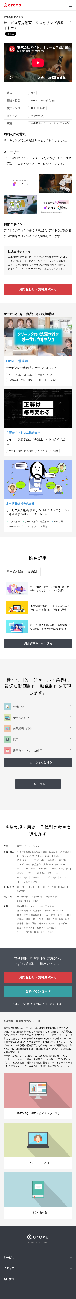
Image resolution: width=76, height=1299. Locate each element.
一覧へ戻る (38, 783)
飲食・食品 (22, 915)
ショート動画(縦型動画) (28, 852)
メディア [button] (9, 1268)
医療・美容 (56, 915)
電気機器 (35, 915)
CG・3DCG (45, 856)
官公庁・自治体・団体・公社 (31, 932)
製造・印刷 (44, 919)
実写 (33, 93)
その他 (54, 380)
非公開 (20, 887)
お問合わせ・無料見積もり (38, 289)
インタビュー (23, 881)
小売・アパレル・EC (54, 910)
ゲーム (45, 915)
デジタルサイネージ (26, 869)
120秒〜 (37, 901)
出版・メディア (24, 928)
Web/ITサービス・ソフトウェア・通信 (50, 123)
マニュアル (65, 877)
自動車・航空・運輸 (26, 923)
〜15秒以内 (22, 896)
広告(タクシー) (24, 860)
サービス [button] (9, 1257)
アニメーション (31, 846)
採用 (35, 881)
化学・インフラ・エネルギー (53, 923)
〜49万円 (41, 380)
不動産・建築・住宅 (26, 919)
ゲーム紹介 (22, 877)
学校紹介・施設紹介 (57, 860)
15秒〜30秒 (36, 896)
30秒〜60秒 (37, 116)
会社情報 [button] (9, 1279)
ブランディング (29, 856)
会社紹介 (52, 877)
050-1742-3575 (24, 1003)
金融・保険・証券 (61, 919)
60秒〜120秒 (23, 901)
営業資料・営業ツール (47, 873)
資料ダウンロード (38, 991)
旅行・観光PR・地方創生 (29, 910)
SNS (56, 856)
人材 (67, 915)
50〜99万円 (43, 887)
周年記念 (64, 852)
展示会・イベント (25, 873)
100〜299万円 (38, 108)
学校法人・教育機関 (44, 928)
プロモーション (45, 375)
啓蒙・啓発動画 (50, 852)
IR (18, 856)
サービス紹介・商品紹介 (43, 100)
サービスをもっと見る (38, 762)
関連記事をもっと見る (38, 643)
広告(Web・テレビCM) (20, 380)
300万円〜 (22, 891)
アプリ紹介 (14, 521)
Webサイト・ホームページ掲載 (54, 869)
